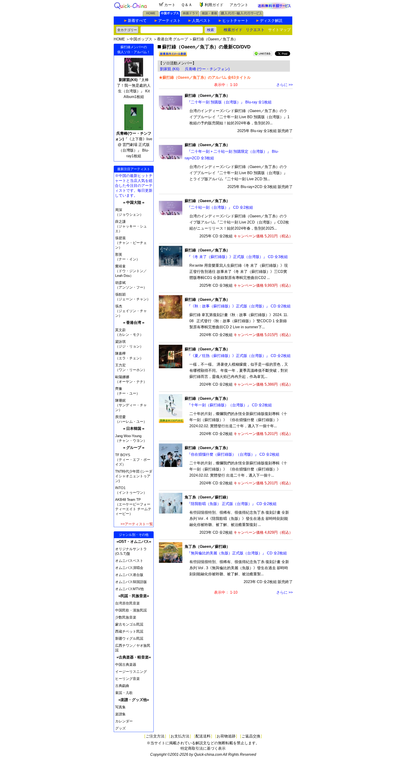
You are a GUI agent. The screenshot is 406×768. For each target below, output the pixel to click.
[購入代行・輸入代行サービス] (241, 15)
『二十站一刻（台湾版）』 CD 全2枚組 (220, 207)
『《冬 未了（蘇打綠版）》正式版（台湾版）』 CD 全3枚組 (237, 257)
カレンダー (124, 721)
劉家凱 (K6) (169, 69)
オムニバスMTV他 (129, 589)
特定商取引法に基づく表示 (203, 748)
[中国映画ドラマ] (190, 15)
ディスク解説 (271, 21)
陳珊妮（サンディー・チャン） (131, 405)
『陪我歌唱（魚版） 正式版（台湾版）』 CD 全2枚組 (232, 504)
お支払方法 (180, 736)
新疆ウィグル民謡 (129, 638)
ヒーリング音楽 (127, 679)
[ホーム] (151, 15)
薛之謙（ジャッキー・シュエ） (131, 226)
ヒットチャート (235, 21)
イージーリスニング (131, 672)
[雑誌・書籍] (209, 15)
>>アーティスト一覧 (137, 524)
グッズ (120, 728)
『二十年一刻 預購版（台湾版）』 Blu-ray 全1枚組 (229, 102)
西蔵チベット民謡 (129, 631)
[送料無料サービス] (274, 8)
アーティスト (169, 21)
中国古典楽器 (125, 664)
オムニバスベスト (129, 561)
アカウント (239, 5)
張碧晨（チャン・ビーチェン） (131, 242)
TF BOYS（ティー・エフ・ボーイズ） (132, 459)
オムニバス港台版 (129, 575)
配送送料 (203, 736)
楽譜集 (120, 714)
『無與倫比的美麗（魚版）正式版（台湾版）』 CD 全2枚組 (237, 553)
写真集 (120, 707)
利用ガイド (214, 5)
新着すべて (137, 21)
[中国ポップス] (170, 15)
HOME (119, 39)
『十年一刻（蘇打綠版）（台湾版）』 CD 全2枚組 (229, 405)
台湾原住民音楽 (127, 603)
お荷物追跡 (226, 736)
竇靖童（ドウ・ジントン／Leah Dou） (131, 271)
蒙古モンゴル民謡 (129, 624)
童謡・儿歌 (124, 693)
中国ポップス (141, 39)
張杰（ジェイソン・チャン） (131, 310)
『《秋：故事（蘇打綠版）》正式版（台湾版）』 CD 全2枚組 (239, 306)
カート (170, 5)
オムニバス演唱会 (129, 568)
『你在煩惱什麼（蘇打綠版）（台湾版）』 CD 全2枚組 (233, 454)
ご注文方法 (155, 736)
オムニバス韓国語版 (131, 582)
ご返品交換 (251, 736)
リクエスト (255, 30)
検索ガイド (233, 30)
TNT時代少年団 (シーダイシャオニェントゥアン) (133, 476)
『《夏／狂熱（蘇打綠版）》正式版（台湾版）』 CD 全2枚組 (239, 356)
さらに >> (284, 85)
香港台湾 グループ (172, 39)
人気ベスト (201, 21)
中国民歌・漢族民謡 (131, 610)
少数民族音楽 (125, 617)
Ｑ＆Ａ (186, 5)
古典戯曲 (122, 686)
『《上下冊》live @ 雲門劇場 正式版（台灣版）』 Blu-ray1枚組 (133, 144)
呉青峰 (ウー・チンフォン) (207, 69)
